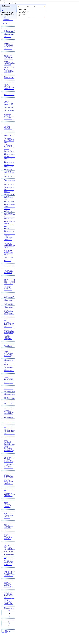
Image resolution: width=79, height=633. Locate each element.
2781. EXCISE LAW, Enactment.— (7, 539)
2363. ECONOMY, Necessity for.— (7, 54)
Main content (6, 0)
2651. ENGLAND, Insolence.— (7, 402)
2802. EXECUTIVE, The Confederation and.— (9, 561)
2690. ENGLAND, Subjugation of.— (8, 447)
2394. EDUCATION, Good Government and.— (9, 89)
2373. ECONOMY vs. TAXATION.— (8, 64)
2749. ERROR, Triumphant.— (7, 507)
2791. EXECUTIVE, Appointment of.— (8, 548)
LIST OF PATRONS (5, 21)
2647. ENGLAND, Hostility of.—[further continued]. (9, 397)
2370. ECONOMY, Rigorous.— (7, 61)
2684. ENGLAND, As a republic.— (7, 441)
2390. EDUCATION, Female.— (7, 84)
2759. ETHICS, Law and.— (7, 517)
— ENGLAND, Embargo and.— (7, 377)
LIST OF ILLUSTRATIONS (6, 19)
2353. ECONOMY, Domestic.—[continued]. (8, 44)
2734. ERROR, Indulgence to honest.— (8, 493)
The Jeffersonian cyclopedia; (5, 10)
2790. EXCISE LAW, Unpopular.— (7, 547)
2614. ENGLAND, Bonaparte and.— (8, 354)
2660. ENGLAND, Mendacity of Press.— (8, 414)
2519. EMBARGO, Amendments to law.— (8, 250)
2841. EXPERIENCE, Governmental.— (8, 599)
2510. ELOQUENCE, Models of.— (7, 238)
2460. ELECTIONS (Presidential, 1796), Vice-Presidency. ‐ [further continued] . (9, 166)
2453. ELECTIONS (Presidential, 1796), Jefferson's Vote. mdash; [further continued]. (9, 157)
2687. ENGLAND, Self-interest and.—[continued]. (9, 444)
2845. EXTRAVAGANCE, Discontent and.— (8, 604)
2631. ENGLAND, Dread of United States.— (8, 376)
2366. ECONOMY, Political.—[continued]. (8, 57)
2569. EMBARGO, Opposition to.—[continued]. (9, 303)
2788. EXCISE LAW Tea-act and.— (8, 545)
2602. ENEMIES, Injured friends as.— (8, 339)
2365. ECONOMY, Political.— (7, 56)
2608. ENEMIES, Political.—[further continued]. (9, 344)
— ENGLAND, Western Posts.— (7, 459)
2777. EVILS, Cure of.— (7, 535)
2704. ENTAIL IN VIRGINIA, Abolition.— (8, 462)
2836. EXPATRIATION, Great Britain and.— (8, 593)
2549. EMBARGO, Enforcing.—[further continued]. (9, 282)
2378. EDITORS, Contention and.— (8, 70)
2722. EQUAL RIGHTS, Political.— (8, 480)
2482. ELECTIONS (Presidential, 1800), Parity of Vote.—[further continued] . (9, 197)
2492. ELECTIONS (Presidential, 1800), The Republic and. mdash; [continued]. (8, 211)
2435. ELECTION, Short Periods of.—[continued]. (9, 134)
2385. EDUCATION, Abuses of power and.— (8, 77)
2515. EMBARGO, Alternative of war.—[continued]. (9, 245)
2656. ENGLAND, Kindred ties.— (7, 410)
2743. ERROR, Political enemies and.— (8, 501)
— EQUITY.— (6, 482)
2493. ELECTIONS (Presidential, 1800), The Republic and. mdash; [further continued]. (8, 213)
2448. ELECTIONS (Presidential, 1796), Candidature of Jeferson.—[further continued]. (9, 150)
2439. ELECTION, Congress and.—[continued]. (9, 139)
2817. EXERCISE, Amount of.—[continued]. (8, 576)
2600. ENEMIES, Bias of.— (7, 337)
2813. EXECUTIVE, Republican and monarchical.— (9, 572)
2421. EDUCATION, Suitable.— (7, 118)
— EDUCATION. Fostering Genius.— (8, 85)
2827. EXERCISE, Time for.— (7, 585)
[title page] (5, 17)
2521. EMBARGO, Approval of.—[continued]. (9, 252)
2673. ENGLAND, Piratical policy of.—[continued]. (9, 430)
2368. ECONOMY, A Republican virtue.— (8, 59)
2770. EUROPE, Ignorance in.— (7, 528)
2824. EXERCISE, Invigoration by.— (8, 582)
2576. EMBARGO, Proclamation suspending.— (9, 311)
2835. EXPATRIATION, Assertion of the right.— (9, 592)
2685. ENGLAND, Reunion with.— (8, 442)
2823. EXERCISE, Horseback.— (7, 581)
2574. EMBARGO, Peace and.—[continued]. (8, 309)
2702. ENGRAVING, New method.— (8, 460)
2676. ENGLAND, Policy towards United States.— (9, 434)
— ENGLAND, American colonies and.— (8, 350)
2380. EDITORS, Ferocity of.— (7, 72)
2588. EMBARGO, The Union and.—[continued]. (9, 323)
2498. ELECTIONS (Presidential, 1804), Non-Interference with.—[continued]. (9, 220)
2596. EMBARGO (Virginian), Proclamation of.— (9, 332)
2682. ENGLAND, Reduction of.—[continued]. (9, 439)
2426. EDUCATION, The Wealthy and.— (8, 124)
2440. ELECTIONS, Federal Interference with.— (9, 140)
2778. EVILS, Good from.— (7, 536)
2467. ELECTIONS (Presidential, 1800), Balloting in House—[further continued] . (9, 176)
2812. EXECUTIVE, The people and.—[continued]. (9, 571)
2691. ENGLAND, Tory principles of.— (8, 448)
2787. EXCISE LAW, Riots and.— (7, 544)
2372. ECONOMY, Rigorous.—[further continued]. (9, 63)
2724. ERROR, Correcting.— (7, 483)
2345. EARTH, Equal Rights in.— (7, 37)
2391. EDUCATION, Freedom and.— (8, 86)
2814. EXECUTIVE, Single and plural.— (8, 573)
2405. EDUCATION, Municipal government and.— (9, 100)
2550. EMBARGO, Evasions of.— (7, 283)
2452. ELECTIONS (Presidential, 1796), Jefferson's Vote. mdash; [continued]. (9, 156)
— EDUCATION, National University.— (8, 101)
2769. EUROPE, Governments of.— (8, 527)
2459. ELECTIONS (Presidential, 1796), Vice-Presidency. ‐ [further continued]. (9, 165)
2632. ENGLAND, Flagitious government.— (8, 378)
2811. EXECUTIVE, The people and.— (8, 570)
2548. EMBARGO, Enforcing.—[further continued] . (9, 281)
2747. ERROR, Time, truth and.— (7, 505)
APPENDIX (6, 630)
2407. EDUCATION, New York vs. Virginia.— (9, 103)
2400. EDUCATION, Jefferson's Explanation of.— (9, 95)
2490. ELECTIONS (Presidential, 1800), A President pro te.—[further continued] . (9, 209)
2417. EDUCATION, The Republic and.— (8, 114)
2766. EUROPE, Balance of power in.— (8, 524)
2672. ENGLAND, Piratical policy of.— (8, 429)
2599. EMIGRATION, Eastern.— (7, 335)
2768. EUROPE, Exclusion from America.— (8, 526)
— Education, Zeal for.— (7, 125)
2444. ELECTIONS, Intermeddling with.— (8, 145)
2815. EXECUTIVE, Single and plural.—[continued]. (9, 574)
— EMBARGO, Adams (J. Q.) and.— (8, 243)
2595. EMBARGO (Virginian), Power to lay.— (9, 331)
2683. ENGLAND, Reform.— (7, 440)
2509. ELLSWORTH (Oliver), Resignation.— (8, 237)
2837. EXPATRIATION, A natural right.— (8, 594)
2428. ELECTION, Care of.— (7, 127)
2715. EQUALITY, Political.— (7, 473)
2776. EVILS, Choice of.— (7, 534)
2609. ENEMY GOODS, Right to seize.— (8, 345)
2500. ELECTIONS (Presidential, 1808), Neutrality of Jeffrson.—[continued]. (9, 223)
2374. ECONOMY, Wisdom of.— (7, 65)
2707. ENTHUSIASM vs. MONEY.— (8, 466)
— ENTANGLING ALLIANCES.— (7, 465)
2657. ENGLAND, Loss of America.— (8, 411)
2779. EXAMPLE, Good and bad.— (8, 537)
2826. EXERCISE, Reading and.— (7, 584)
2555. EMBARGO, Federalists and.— (8, 288)
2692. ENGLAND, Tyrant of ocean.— (8, 449)
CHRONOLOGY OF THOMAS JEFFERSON (8, 20)
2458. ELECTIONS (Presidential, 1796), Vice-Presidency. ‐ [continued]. (9, 164)
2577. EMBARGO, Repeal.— (7, 312)
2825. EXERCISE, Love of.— (7, 583)
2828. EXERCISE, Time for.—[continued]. (8, 586)
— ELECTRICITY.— (6, 236)
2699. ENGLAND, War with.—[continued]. (8, 456)
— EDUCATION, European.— (7, 83)
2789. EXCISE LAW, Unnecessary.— (8, 546)
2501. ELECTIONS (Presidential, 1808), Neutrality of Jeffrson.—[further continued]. (9, 224)
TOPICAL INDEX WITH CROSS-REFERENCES (8, 631)
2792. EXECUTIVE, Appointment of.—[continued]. (9, 549)
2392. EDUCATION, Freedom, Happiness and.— (9, 87)
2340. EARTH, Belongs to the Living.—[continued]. (9, 30)
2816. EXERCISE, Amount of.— (7, 575)
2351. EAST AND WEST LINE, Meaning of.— (9, 42)
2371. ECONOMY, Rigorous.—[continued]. (8, 62)
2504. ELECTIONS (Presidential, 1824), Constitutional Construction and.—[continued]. (9, 228)
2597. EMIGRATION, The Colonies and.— (8, 333)
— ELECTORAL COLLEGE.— (7, 235)
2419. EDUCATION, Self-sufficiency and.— (8, 116)
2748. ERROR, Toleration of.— (7, 506)
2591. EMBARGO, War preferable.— (8, 327)
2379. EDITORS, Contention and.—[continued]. (9, 71)
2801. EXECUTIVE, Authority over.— (8, 560)
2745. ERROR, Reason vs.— (7, 503)
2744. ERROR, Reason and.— (7, 502)
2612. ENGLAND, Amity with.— (7, 351)
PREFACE (5, 18)
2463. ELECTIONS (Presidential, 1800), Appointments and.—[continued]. (8, 171)
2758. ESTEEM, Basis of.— (7, 516)
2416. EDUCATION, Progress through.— (8, 113)
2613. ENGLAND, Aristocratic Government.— (9, 353)
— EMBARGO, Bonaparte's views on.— (8, 270)
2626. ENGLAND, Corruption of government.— (9, 371)
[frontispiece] (5, 16)
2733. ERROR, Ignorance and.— (7, 492)
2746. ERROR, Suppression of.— (7, 504)
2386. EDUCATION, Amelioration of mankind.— (9, 78)
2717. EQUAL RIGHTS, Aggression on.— (8, 475)
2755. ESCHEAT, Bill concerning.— (8, 512)
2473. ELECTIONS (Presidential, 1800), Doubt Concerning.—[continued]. (9, 184)
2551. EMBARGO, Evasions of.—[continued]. (9, 284)
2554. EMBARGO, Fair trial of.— (7, 287)
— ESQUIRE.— (6, 514)
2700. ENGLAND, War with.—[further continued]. (9, 457)
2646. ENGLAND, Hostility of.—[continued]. (9, 396)
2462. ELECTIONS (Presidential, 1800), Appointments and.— (8, 169)
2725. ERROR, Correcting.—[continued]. (8, 484)
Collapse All (3, 632)
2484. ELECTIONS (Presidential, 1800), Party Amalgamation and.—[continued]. (9, 200)
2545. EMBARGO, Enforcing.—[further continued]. (9, 278)
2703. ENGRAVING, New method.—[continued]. (9, 461)
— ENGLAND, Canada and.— (7, 356)
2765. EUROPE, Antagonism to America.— (8, 523)
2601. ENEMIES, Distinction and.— (8, 338)
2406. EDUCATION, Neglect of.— (7, 102)
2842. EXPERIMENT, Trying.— (7, 600)
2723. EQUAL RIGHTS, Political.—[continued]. (9, 481)
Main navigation (10, 0)
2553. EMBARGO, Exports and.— (7, 286)
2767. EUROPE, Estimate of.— (7, 525)
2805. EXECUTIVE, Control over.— (8, 565)
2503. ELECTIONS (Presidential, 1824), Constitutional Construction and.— (8, 227)
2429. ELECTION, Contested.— (7, 128)
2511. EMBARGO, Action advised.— (8, 240)
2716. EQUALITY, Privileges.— (7, 474)
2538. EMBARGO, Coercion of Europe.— (8, 272)
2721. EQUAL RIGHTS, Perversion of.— (8, 479)
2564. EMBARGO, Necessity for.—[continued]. (9, 296)
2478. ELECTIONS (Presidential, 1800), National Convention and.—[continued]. (9, 192)
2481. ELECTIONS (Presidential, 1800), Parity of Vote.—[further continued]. (9, 196)
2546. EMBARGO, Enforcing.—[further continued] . (9, 279)
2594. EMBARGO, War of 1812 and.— (8, 330)
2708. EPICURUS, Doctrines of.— (7, 467)
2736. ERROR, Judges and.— (7, 495)
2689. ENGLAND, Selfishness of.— (8, 446)
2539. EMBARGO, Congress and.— (8, 273)
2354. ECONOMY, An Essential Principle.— (8, 45)
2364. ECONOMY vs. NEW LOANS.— (8, 55)
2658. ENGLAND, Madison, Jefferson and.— (8, 412)
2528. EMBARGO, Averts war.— (7, 261)
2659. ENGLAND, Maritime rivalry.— (8, 413)
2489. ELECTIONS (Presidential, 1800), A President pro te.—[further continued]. (9, 207)
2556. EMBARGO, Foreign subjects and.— (8, 289)
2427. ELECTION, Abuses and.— (7, 126)
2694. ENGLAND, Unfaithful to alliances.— (8, 451)
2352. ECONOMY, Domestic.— (7, 43)
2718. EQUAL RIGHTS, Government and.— (8, 476)
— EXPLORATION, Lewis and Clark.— (8, 601)
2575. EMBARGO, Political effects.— (8, 310)
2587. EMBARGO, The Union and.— (8, 322)
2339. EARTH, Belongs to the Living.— (8, 29)
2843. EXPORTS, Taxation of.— (7, 602)
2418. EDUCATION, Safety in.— (7, 115)
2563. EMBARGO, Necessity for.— (7, 295)
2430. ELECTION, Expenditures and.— (8, 129)
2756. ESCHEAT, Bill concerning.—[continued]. (9, 513)
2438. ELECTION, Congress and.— (8, 138)
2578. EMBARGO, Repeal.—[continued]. (8, 313)
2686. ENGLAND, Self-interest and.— (8, 443)
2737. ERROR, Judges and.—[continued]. (8, 496)
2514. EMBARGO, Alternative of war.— (8, 244)
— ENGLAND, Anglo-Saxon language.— (8, 352)
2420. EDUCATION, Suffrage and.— (8, 117)
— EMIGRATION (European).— (7, 336)
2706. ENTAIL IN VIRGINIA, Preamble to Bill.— (9, 464)
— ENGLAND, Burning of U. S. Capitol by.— (9, 355)
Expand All (6, 632)
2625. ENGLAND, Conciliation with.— (8, 370)
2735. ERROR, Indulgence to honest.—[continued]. (9, 494)
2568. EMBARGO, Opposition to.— (8, 302)
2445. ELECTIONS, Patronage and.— (8, 146)
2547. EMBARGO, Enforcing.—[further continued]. (9, 280)
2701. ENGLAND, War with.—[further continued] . (9, 458)
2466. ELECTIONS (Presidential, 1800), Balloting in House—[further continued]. (9, 175)
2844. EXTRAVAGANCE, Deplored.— (8, 603)
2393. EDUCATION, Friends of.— (7, 88)
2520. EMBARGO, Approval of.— (7, 251)
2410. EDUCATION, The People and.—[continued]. (9, 106)
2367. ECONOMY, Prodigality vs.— (8, 58)
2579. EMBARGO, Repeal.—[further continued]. (9, 314)
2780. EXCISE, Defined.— (7, 538)
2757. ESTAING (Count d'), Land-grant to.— (8, 515)
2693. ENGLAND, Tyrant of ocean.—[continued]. (9, 450)
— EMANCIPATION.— (6, 239)
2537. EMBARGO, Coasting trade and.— (8, 271)
